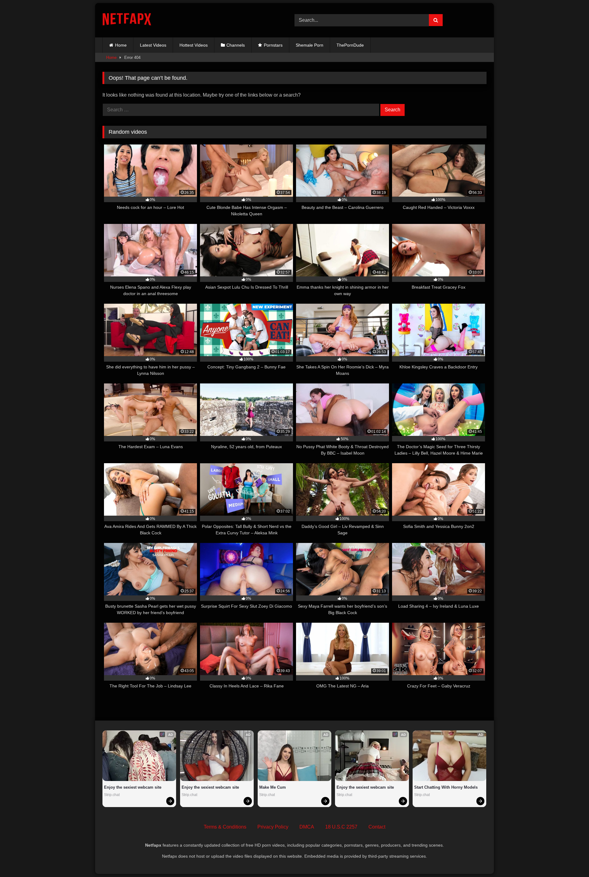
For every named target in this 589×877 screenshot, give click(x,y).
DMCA (306, 826)
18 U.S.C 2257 (341, 826)
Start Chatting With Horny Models (446, 787)
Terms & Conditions (225, 826)
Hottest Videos (193, 45)
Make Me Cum (272, 787)
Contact (376, 826)
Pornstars (273, 45)
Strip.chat (112, 795)
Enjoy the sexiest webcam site (132, 787)
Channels (235, 45)
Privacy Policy (272, 826)
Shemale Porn (309, 45)
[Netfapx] (126, 20)
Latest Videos (153, 45)
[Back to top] (570, 859)
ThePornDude (350, 45)
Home (121, 45)
